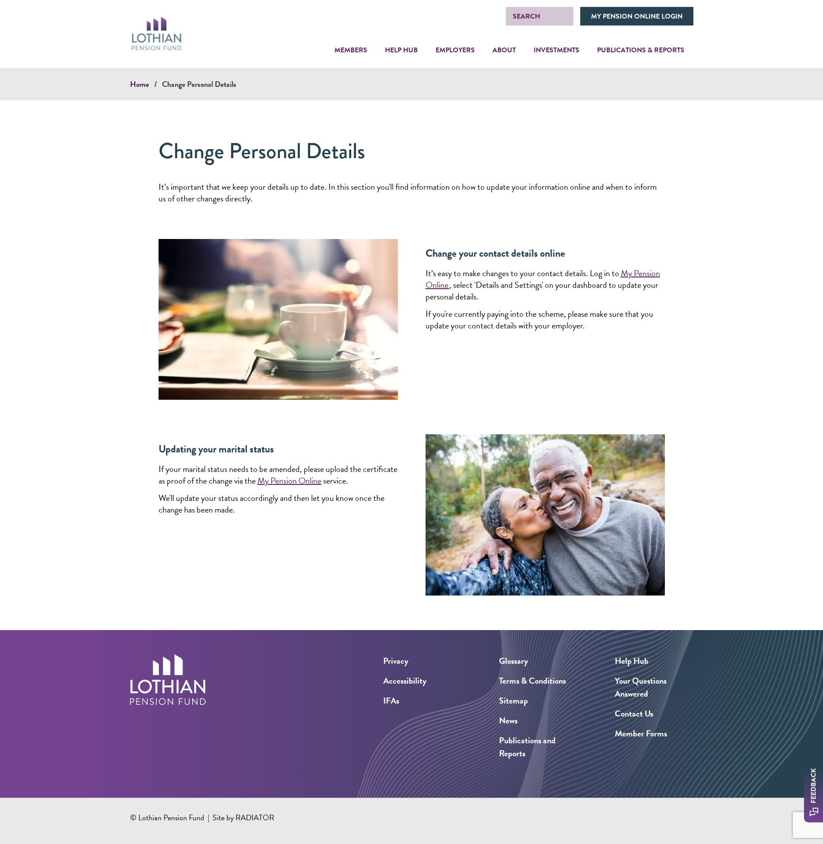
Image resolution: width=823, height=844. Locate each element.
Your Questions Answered (641, 687)
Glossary (513, 660)
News (508, 720)
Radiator (254, 817)
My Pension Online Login (637, 16)
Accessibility (404, 680)
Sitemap (513, 700)
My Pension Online (289, 480)
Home (139, 84)
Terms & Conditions (532, 680)
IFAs (391, 700)
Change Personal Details (199, 84)
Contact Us (634, 713)
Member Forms (641, 733)
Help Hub (631, 660)
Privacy (395, 660)
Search (526, 16)
